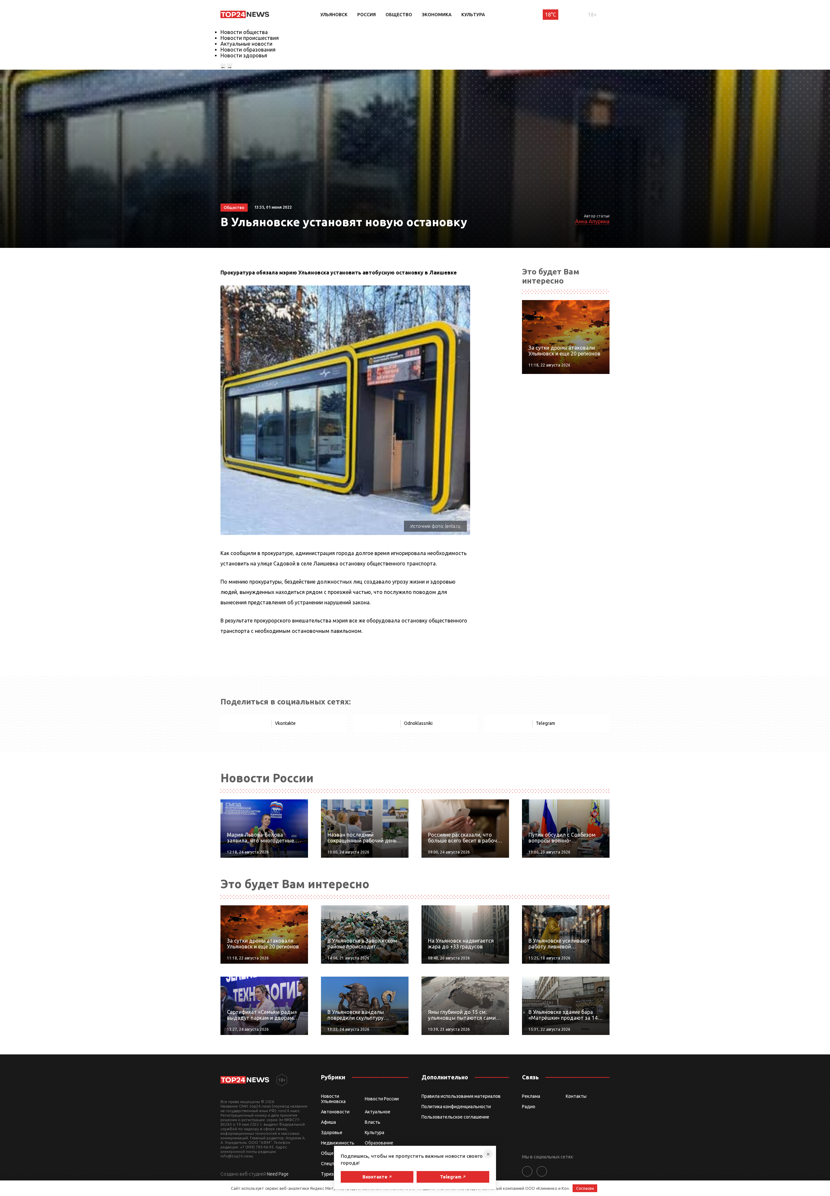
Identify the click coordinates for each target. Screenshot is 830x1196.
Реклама (531, 1096)
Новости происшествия (249, 38)
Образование (379, 1142)
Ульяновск (334, 14)
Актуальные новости (246, 44)
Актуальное (377, 1111)
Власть (372, 1122)
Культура (473, 14)
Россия (366, 14)
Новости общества (244, 32)
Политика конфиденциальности (456, 1106)
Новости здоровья (243, 55)
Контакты (576, 1096)
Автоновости (335, 1111)
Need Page (278, 1174)
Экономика (437, 14)
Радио (528, 1106)
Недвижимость (337, 1142)
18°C (550, 14)
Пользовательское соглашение (455, 1117)
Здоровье (331, 1132)
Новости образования (248, 49)
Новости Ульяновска (333, 1099)
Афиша (328, 1122)
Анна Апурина (592, 221)
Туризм (329, 1174)
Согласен (585, 1188)
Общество (398, 14)
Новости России (382, 1098)
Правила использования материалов (461, 1096)
